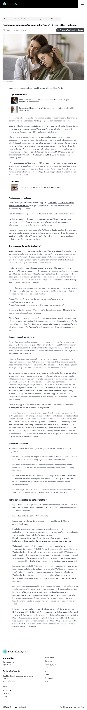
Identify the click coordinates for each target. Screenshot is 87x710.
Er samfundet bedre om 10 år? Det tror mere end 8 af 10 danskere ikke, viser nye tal (46, 109)
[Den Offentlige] (40, 3)
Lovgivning (7, 690)
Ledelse (48, 675)
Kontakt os (7, 679)
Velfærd (6, 693)
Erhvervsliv (49, 678)
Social (17, 19)
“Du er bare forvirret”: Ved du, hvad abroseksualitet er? (40, 187)
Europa (48, 668)
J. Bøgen (8, 30)
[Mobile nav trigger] (82, 4)
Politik (5, 687)
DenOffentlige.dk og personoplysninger (18, 676)
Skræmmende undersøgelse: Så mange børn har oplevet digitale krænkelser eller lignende (44, 101)
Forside (6, 19)
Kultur (47, 681)
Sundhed (48, 661)
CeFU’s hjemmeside (40, 516)
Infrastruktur (49, 658)
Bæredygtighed (51, 664)
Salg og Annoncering (11, 681)
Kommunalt (49, 671)
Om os (5, 673)
